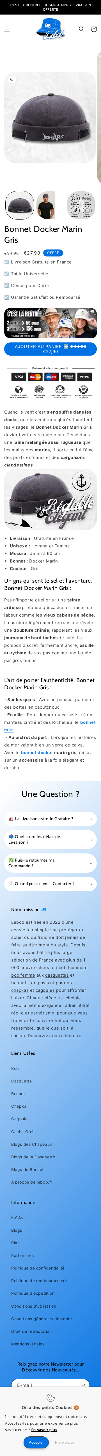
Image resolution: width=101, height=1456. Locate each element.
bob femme (23, 975)
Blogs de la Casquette (33, 1156)
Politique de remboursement (39, 1280)
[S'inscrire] (83, 1385)
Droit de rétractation (31, 1331)
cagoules (45, 990)
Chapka (19, 1106)
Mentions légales (28, 1343)
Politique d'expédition (32, 1293)
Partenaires (22, 1255)
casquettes (57, 975)
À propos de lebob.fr (31, 1182)
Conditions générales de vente (41, 1318)
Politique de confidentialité (38, 1268)
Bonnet (18, 1093)
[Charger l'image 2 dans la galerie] (50, 205)
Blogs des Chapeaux (31, 1144)
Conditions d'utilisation (33, 1306)
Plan (15, 1242)
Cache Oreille (24, 1131)
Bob (15, 1068)
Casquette (21, 1081)
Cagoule (19, 1118)
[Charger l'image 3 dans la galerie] (81, 205)
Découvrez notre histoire (54, 1035)
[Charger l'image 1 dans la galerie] (20, 205)
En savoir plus (44, 1429)
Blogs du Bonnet (27, 1169)
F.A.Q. (17, 1217)
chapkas (20, 990)
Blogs (16, 1230)
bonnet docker (37, 752)
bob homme (71, 967)
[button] (7, 29)
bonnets (20, 982)
